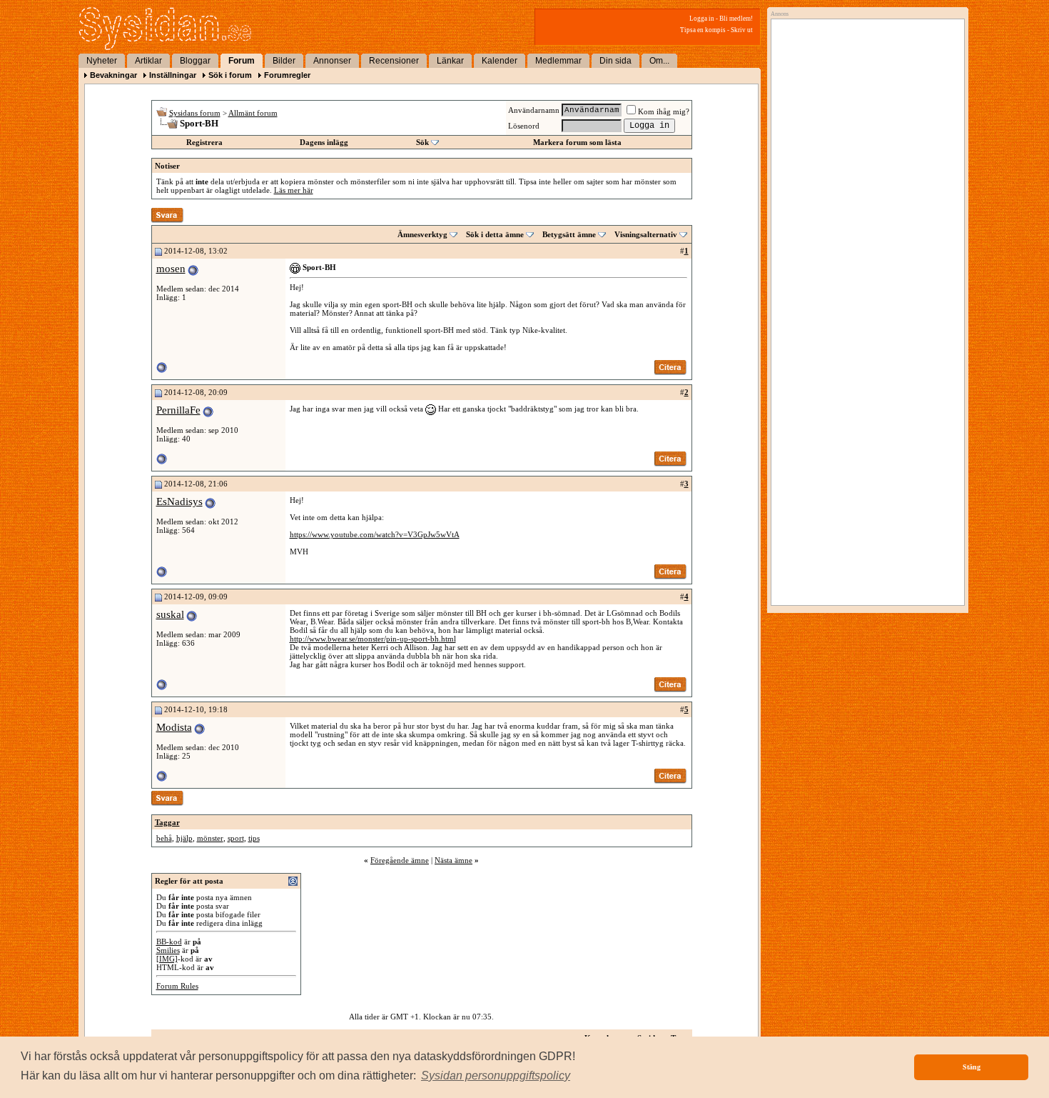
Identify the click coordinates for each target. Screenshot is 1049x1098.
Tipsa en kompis (703, 30)
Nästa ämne (453, 860)
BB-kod (169, 941)
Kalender (499, 61)
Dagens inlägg (324, 142)
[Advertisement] (864, 169)
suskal (170, 614)
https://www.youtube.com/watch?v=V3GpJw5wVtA (375, 534)
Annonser (332, 61)
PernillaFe (178, 410)
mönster (210, 838)
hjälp (184, 838)
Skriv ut (742, 30)
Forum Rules (177, 986)
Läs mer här (293, 190)
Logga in (701, 18)
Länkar (450, 61)
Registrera (204, 142)
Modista (174, 727)
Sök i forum (230, 75)
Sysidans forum (195, 113)
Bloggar (195, 61)
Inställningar (172, 75)
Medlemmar (558, 61)
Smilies (168, 950)
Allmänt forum (253, 113)
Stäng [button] (971, 1067)
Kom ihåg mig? (663, 111)
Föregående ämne (399, 860)
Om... (659, 61)
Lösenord (523, 125)
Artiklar (148, 61)
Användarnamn (533, 110)
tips (254, 838)
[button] (495, 1076)
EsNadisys (179, 501)
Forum (241, 61)
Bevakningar (113, 75)
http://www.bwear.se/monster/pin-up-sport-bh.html (373, 638)
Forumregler (287, 75)
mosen (171, 268)
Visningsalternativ (645, 234)
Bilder (284, 61)
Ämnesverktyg (422, 234)
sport (236, 838)
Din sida (615, 61)
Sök (422, 142)
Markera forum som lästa (577, 142)
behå (164, 838)
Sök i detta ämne (495, 234)
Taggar (167, 822)
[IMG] (167, 958)
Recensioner (394, 61)
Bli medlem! (736, 18)
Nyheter (101, 61)
